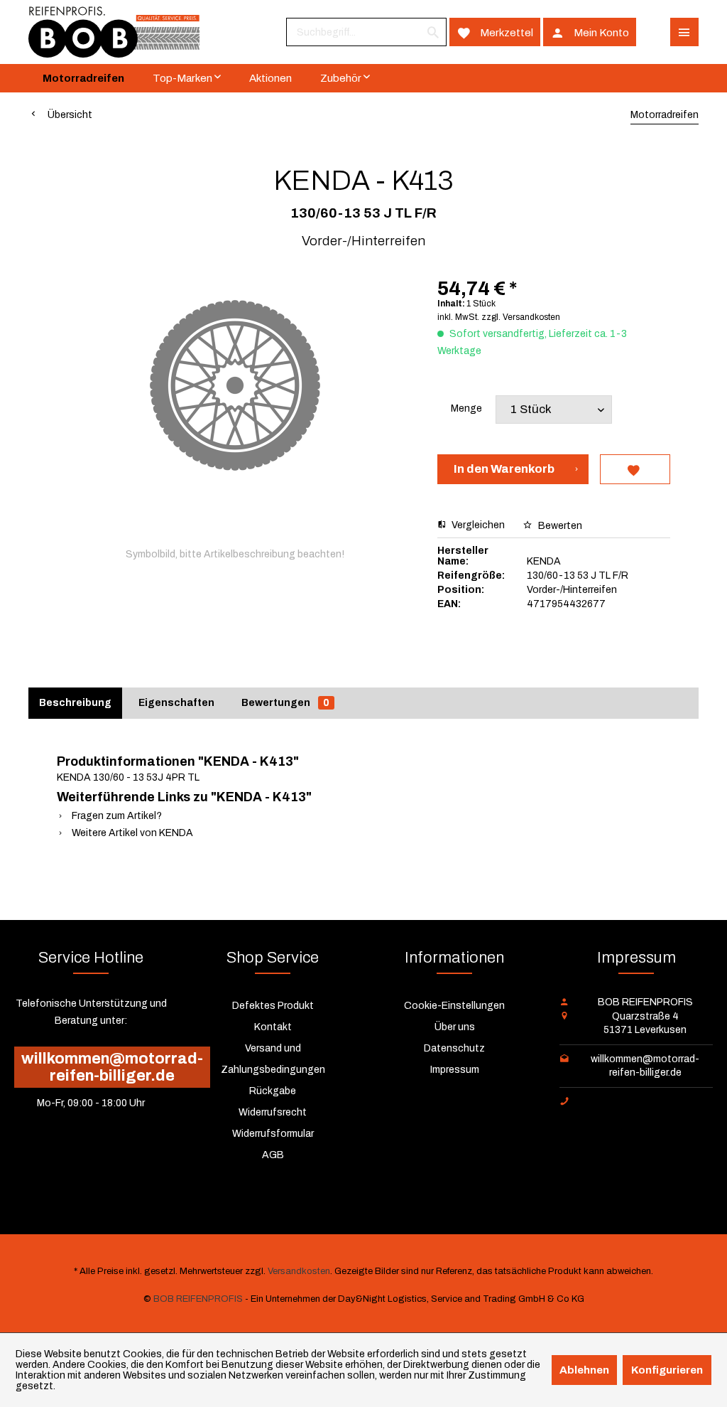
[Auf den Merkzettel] (634, 469)
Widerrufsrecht (273, 1112)
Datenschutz (454, 1048)
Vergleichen (477, 525)
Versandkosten (299, 1271)
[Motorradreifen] (83, 78)
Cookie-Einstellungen (454, 1005)
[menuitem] (366, 32)
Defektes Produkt (273, 1005)
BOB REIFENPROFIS (198, 1299)
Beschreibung (75, 702)
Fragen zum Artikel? (116, 816)
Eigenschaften (176, 702)
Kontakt (273, 1027)
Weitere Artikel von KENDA (131, 833)
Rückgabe (272, 1091)
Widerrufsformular (273, 1133)
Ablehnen (584, 1370)
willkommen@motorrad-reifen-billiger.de (112, 1067)
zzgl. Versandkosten (520, 317)
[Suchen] (433, 32)
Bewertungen (285, 702)
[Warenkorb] (653, 32)
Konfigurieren (667, 1370)
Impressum (454, 1069)
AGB (273, 1155)
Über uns (454, 1027)
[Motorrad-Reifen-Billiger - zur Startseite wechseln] (113, 32)
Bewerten (559, 525)
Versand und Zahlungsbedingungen (273, 1059)
